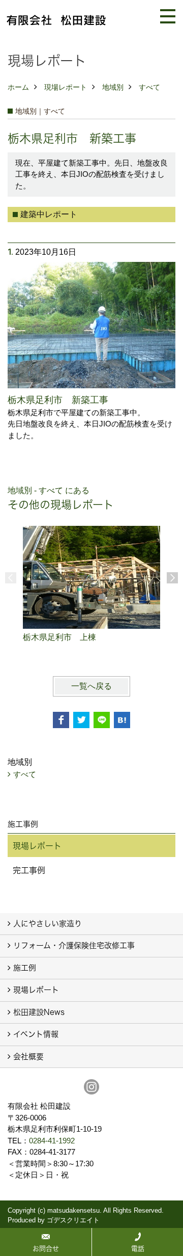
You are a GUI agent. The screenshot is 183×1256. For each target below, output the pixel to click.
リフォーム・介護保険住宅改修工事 (74, 945)
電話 (137, 1248)
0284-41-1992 (52, 1140)
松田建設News (39, 1012)
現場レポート (65, 87)
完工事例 (29, 870)
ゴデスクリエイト (73, 1220)
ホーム (18, 87)
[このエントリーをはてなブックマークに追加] (122, 720)
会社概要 (28, 1056)
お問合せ (46, 1248)
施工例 (24, 968)
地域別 (113, 87)
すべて (149, 87)
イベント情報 (35, 1034)
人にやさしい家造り (47, 923)
